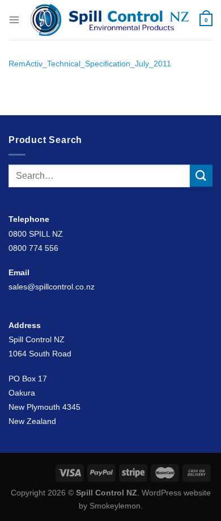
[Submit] (201, 176)
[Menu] (14, 19)
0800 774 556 (33, 248)
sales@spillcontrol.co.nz (51, 286)
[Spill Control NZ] (109, 19)
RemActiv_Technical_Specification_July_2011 (89, 63)
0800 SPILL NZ (35, 233)
